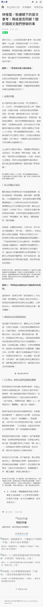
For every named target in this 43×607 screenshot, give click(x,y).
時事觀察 (26, 7)
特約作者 (5, 29)
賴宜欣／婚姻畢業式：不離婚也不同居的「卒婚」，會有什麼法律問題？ (21, 547)
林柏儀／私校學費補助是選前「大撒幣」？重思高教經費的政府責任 (20, 579)
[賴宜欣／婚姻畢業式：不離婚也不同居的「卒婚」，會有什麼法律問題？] (21, 540)
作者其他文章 (21, 533)
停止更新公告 (13, 7)
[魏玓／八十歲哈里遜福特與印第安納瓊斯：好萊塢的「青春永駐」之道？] (21, 557)
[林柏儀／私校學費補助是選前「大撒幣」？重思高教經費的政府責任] (21, 573)
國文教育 (8, 512)
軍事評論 (38, 7)
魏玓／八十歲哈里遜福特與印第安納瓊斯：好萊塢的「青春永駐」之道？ (20, 563)
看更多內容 (22, 589)
